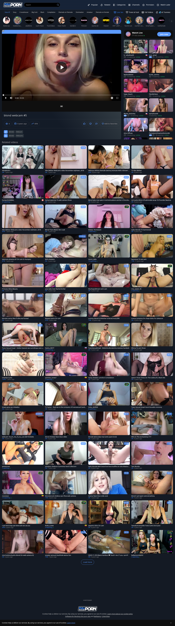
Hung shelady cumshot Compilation (101, 377)
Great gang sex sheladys (10, 407)
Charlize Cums (7, 377)
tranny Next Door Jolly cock (98, 496)
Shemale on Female (102, 12)
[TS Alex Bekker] (152, 159)
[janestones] (23, 455)
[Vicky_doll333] (109, 396)
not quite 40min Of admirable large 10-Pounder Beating (151, 200)
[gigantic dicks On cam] (109, 514)
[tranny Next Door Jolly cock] (109, 485)
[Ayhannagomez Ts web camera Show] (66, 189)
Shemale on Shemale (65, 12)
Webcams (19, 136)
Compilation (51, 12)
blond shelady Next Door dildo (56, 437)
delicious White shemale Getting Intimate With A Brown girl (109, 170)
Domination (80, 12)
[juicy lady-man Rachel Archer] (66, 278)
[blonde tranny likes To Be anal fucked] (23, 307)
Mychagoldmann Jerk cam (97, 289)
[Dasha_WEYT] (66, 337)
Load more (87, 562)
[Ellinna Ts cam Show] (152, 337)
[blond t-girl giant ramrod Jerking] (152, 485)
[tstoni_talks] (109, 248)
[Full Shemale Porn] (13, 4)
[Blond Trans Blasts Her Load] (66, 219)
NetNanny (97, 616)
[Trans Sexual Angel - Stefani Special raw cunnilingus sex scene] (23, 337)
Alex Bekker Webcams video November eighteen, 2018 (64, 170)
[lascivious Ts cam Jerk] (152, 248)
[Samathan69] (161, 107)
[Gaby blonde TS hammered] (152, 219)
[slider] (61, 95)
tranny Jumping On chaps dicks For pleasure (147, 318)
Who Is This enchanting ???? (141, 437)
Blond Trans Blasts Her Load (55, 230)
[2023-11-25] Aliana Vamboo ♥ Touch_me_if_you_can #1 (108, 555)
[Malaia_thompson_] (109, 219)
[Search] (58, 5)
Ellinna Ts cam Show (138, 348)
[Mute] (11, 98)
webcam (19, 132)
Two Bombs (135, 466)
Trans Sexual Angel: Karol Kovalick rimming (146, 407)
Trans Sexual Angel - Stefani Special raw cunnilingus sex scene (22, 348)
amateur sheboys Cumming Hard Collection (60, 466)
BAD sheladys (50, 259)
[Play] (61, 67)
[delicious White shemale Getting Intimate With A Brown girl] (109, 159)
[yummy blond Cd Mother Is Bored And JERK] (109, 307)
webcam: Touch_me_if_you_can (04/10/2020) (18, 437)
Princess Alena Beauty (10, 289)
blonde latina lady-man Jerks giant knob (102, 437)
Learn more (71, 623)
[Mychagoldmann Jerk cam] (109, 278)
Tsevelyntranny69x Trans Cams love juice (145, 525)
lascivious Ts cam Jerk (138, 259)
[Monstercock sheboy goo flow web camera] (66, 485)
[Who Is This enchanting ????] (152, 426)
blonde (11, 132)
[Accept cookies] (171, 623)
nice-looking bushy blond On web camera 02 (18, 555)
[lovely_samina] (161, 68)
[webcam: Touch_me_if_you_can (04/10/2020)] (23, 426)
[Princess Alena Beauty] (23, 278)
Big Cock (34, 12)
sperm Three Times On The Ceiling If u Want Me (148, 377)
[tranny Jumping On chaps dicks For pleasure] (152, 307)
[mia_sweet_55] (152, 278)
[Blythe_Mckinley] (136, 107)
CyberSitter (106, 616)
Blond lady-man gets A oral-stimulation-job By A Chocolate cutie (108, 200)
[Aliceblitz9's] (23, 159)
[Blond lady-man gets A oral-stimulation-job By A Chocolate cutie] (109, 189)
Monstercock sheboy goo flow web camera (60, 496)
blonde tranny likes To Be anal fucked (15, 318)
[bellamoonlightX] (152, 544)
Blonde (11, 136)
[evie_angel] (161, 49)
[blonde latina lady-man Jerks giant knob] (109, 426)
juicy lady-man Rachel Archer (55, 289)
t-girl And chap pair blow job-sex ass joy (16, 525)
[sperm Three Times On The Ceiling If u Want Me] (152, 366)
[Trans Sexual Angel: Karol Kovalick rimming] (152, 396)
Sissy (14, 12)
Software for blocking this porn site (78, 616)
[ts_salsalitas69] (136, 49)
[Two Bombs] (152, 455)
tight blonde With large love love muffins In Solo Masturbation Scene (108, 466)
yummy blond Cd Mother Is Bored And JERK (104, 318)
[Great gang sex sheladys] (23, 396)
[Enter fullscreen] (117, 98)
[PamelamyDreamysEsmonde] (161, 127)
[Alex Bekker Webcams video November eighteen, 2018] (66, 159)
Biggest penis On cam (53, 318)
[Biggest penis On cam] (66, 307)
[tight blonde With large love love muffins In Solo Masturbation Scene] (109, 455)
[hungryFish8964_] (23, 189)
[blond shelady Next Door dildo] (66, 426)
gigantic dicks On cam (96, 525)
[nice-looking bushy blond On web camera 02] (23, 544)
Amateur (90, 12)
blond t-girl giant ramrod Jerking (143, 496)
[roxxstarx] (23, 485)
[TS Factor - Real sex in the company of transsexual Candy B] (66, 396)
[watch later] (5, 148)
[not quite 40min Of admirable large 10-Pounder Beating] (152, 189)
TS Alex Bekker (136, 170)
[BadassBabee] (136, 68)
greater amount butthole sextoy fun (58, 555)
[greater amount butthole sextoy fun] (66, 544)
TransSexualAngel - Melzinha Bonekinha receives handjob (108, 348)
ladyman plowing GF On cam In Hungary (16, 259)
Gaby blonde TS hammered (141, 230)
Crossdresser (24, 12)
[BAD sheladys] (66, 248)
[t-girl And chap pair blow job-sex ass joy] (23, 514)
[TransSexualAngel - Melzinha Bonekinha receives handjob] (109, 337)
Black (42, 12)
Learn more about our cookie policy (120, 614)
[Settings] (112, 98)
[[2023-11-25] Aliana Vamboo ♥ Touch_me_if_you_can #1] (109, 544)
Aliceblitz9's (6, 170)
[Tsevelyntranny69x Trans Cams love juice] (152, 514)
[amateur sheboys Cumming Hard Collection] (66, 455)
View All (7, 12)
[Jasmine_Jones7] (66, 366)
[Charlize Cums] (23, 366)
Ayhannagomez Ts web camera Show (58, 200)
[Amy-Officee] (136, 127)
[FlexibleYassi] (161, 88)
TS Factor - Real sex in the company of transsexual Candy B (65, 407)
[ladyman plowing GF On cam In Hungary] (23, 248)
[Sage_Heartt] (136, 88)
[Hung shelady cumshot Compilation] (109, 366)
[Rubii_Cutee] (66, 514)
